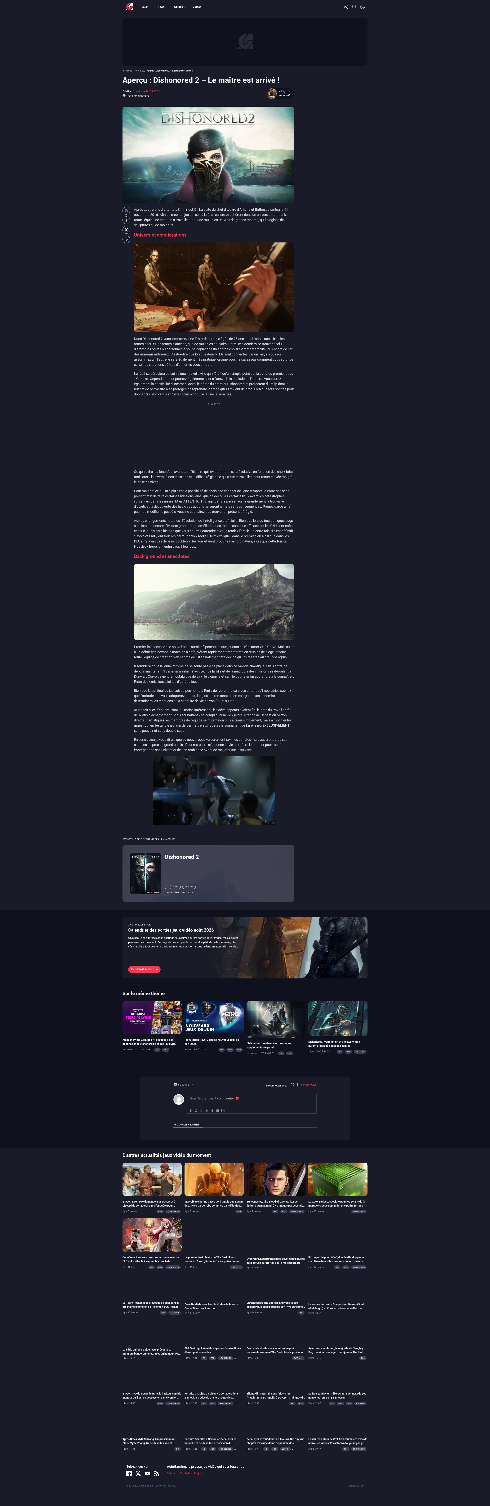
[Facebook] (129, 1473)
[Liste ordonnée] (212, 1110)
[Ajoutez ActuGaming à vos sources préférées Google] (126, 211)
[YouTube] (147, 1473)
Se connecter (308, 1084)
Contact (171, 1473)
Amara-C (284, 95)
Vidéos (197, 6)
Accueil (129, 70)
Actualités (140, 70)
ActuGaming (129, 7)
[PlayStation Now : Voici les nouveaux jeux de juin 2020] (214, 1017)
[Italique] (196, 1110)
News (161, 6)
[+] (223, 1110)
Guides (178, 6)
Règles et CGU (356, 1485)
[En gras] (191, 1110)
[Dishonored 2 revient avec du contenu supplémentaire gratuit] (276, 1019)
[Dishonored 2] (145, 873)
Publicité (185, 1473)
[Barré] (207, 1110)
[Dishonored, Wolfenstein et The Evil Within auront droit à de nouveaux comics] (338, 1018)
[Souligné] (201, 1110)
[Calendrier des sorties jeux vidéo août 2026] (245, 947)
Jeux (145, 6)
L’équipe (199, 1473)
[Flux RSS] (156, 1473)
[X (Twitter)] (138, 1473)
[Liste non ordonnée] (217, 1110)
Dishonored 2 (182, 857)
